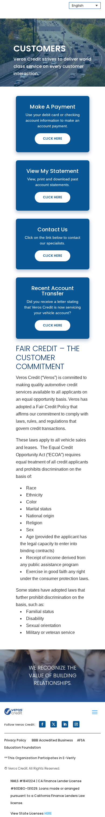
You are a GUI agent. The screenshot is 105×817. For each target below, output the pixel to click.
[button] (85, 5)
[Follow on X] (53, 724)
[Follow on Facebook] (42, 724)
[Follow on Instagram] (76, 724)
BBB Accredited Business (52, 740)
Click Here (52, 138)
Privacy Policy (15, 740)
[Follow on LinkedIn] (65, 724)
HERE (48, 813)
